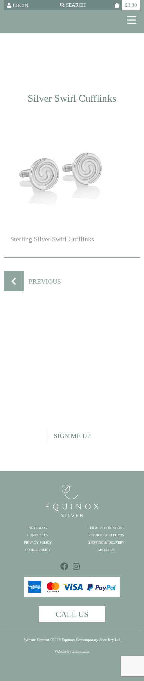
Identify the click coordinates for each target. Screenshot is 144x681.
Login (19, 5)
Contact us (37, 535)
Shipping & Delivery (106, 542)
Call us (72, 614)
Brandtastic (80, 651)
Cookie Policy (38, 550)
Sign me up (72, 435)
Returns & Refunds (106, 535)
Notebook (38, 528)
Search (75, 5)
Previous (45, 281)
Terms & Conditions (106, 528)
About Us (106, 550)
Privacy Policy (38, 542)
